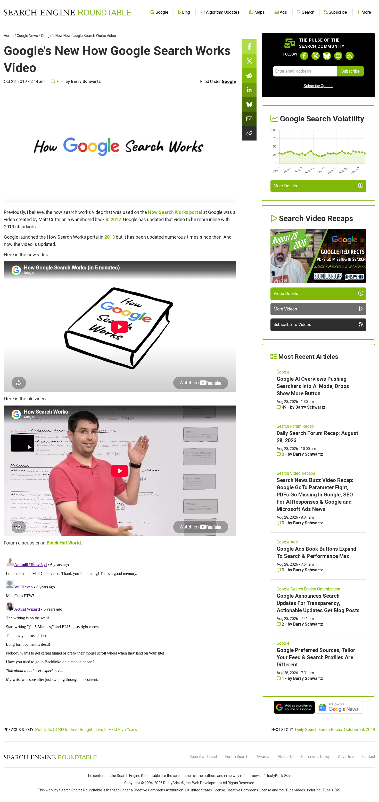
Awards (263, 756)
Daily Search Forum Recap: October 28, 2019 (335, 729)
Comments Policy (315, 756)
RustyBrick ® (173, 783)
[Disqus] (120, 620)
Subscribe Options (318, 86)
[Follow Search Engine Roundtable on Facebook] (304, 56)
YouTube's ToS (328, 790)
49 (284, 407)
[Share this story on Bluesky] (249, 104)
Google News (27, 36)
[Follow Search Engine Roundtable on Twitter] (315, 56)
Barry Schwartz (86, 81)
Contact (368, 756)
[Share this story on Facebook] (249, 46)
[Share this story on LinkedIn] (249, 90)
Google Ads (287, 542)
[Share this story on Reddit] (249, 75)
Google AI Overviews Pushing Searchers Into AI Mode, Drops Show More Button (313, 386)
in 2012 (113, 219)
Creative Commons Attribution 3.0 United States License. (180, 790)
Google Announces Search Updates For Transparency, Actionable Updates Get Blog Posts (318, 603)
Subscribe (350, 71)
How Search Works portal (175, 212)
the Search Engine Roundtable (136, 776)
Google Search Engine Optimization (308, 589)
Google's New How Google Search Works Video (78, 36)
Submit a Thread (203, 756)
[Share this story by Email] (249, 119)
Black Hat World (64, 543)
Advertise (346, 756)
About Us (285, 756)
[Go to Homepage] (67, 12)
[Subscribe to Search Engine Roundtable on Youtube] (338, 56)
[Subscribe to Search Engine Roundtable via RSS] (349, 56)
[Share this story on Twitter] (249, 61)
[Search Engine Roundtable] (50, 758)
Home (9, 36)
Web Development (207, 783)
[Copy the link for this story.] (249, 133)
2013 (109, 237)
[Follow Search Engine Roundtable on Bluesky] (327, 56)
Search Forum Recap (295, 426)
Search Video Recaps (296, 473)
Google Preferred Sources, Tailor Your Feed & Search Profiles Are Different (316, 657)
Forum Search (236, 756)
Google (229, 81)
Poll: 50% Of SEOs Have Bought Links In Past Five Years (86, 729)
